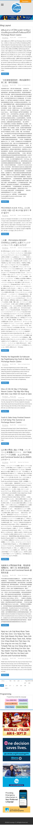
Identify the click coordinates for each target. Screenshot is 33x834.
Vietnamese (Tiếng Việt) (22, 707)
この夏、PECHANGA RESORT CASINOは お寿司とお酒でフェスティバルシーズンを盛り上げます (16, 242)
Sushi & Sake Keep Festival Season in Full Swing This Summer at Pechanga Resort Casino (15, 419)
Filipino (19, 364)
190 (14, 681)
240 (25, 685)
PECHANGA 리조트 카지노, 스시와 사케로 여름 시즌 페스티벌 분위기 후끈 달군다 (16, 210)
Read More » (5, 73)
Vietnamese (13, 397)
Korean (19, 215)
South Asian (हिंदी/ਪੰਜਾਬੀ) (11, 703)
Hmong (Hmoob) (23, 700)
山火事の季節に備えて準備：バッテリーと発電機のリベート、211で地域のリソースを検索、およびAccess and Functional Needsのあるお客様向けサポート (16, 455)
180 (10, 681)
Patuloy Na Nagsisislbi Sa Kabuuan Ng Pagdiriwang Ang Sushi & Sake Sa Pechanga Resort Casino (16, 359)
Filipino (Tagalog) (10, 707)
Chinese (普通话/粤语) (11, 700)
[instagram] (18, 820)
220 (17, 685)
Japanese (20, 247)
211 (10, 685)
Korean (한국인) (23, 703)
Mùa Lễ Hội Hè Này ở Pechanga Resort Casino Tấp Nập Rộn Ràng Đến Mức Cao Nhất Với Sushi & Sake (16, 391)
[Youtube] (16, 820)
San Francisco (26, 462)
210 (6, 685)
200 (18, 681)
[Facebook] (14, 820)
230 (21, 685)
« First (2, 681)
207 (25, 683)
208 (29, 683)
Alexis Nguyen (5, 37)
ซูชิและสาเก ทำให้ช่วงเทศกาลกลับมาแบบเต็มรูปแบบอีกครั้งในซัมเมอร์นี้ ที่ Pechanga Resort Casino (16, 32)
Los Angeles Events (22, 37)
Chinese (19, 85)
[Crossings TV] (16, 7)
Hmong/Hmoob (21, 658)
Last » (6, 688)
